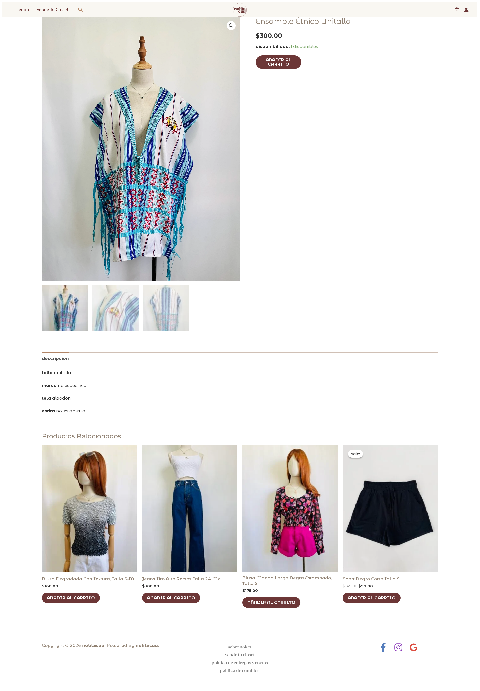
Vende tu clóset (53, 10)
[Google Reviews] (413, 647)
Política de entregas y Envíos (240, 662)
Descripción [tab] (55, 358)
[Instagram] (398, 647)
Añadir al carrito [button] (71, 597)
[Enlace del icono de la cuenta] (466, 10)
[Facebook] (383, 647)
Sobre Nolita (240, 646)
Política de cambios (240, 670)
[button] (81, 10)
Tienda (22, 10)
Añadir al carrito (278, 62)
